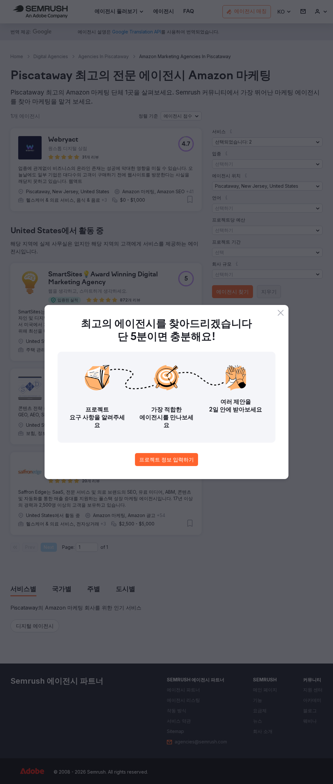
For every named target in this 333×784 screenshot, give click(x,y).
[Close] (280, 313)
